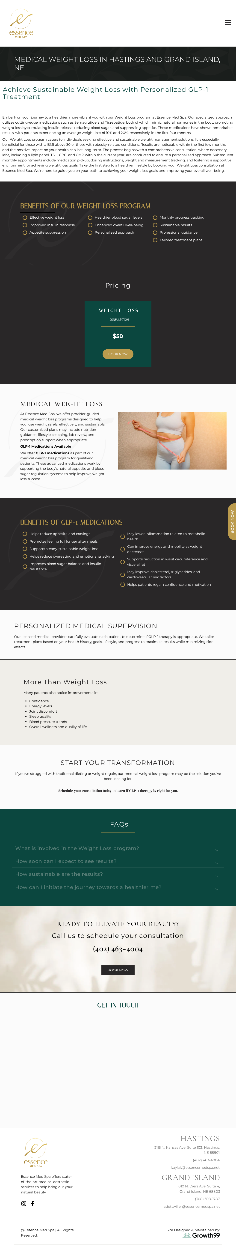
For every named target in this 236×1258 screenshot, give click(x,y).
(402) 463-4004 (118, 948)
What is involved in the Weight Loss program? (77, 848)
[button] (118, 848)
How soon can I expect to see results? (66, 861)
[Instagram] (24, 1203)
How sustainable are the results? (59, 874)
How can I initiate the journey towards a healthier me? (88, 887)
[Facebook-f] (32, 1203)
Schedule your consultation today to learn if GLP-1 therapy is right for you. (118, 790)
